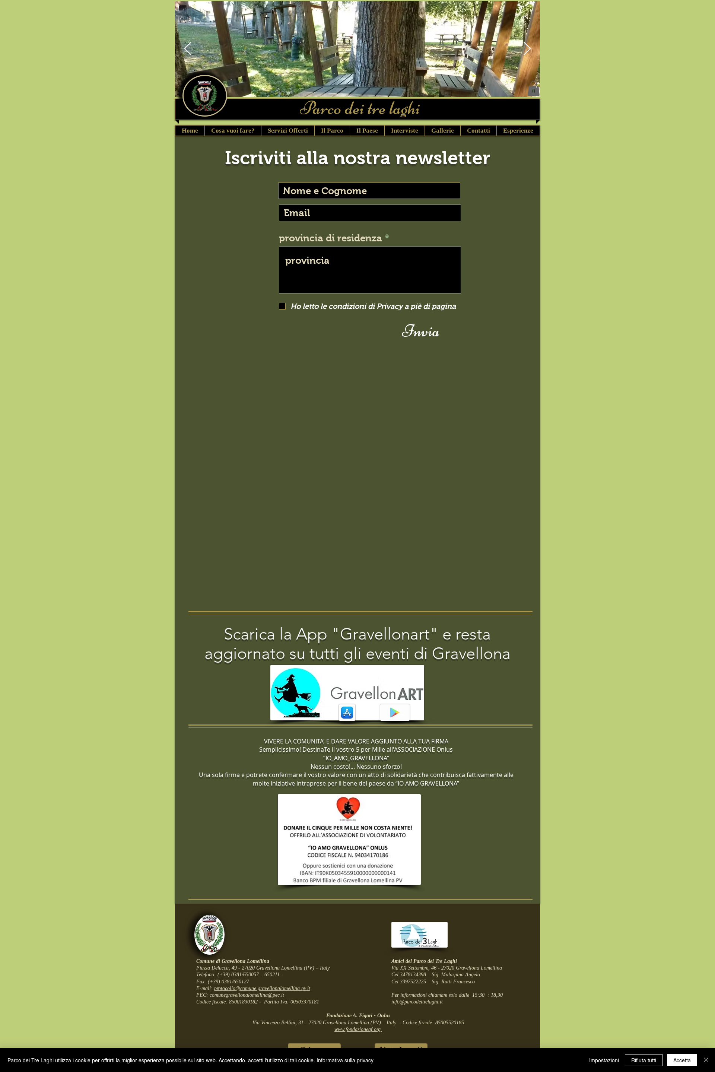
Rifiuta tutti (643, 1060)
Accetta (682, 1060)
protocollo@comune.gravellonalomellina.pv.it (262, 988)
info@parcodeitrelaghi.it (417, 1002)
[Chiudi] (706, 1060)
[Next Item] (527, 49)
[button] (533, 88)
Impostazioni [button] (604, 1060)
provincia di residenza (330, 238)
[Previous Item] (188, 49)
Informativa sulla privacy (345, 1060)
